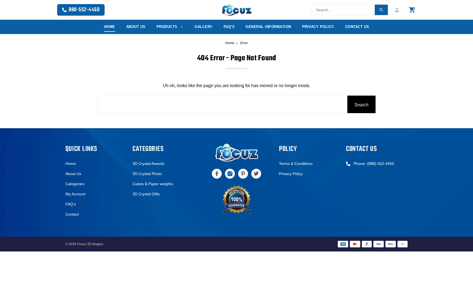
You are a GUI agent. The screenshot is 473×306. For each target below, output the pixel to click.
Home (70, 163)
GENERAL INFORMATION (268, 27)
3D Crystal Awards (148, 163)
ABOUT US (136, 27)
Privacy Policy (291, 173)
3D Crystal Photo (147, 173)
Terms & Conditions (296, 163)
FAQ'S (229, 27)
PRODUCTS (168, 27)
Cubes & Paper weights (152, 184)
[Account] (399, 10)
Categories (74, 184)
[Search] (381, 10)
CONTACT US (357, 27)
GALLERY (204, 27)
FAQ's (70, 204)
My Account (75, 194)
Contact (72, 214)
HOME (109, 27)
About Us (73, 173)
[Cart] (412, 9)
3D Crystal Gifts (146, 194)
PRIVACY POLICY (318, 27)
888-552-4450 (84, 9)
